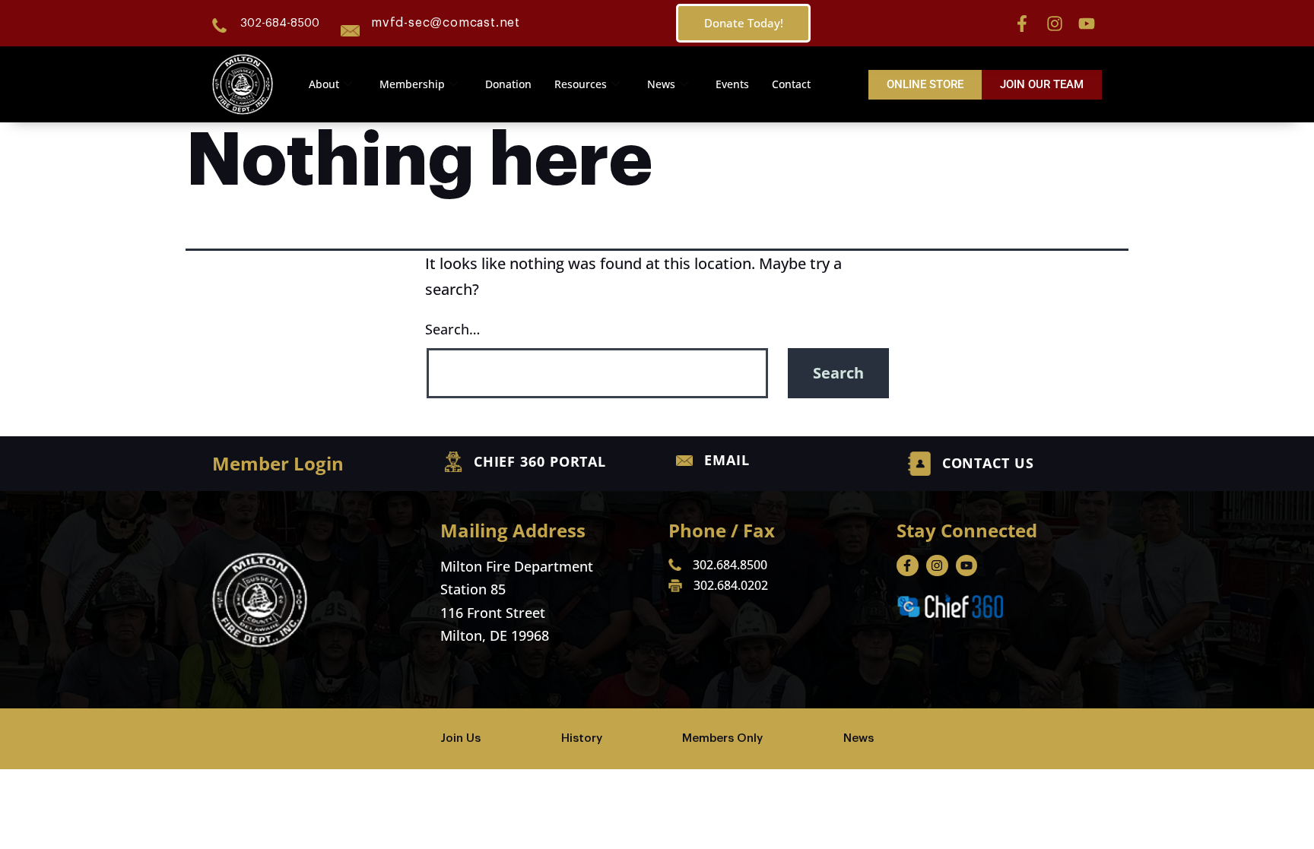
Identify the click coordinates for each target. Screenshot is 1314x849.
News (661, 84)
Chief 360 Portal (540, 461)
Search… (452, 329)
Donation (508, 84)
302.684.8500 (730, 564)
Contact (791, 84)
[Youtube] (1086, 23)
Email (727, 460)
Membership (412, 84)
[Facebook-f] (1022, 23)
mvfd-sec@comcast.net (445, 23)
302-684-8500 (279, 23)
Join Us (460, 738)
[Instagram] (1054, 23)
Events (732, 84)
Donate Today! (743, 22)
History (581, 738)
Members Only (722, 738)
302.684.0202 (731, 585)
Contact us (988, 463)
